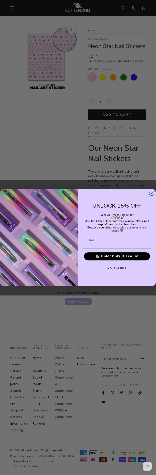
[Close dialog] (151, 193)
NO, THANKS (117, 268)
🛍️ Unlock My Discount (117, 256)
